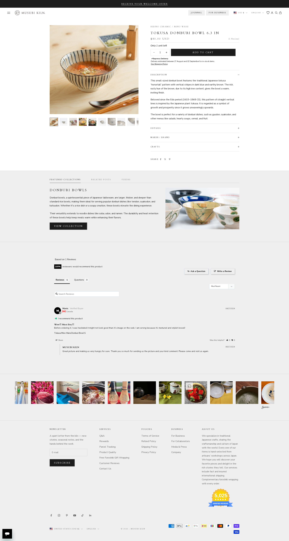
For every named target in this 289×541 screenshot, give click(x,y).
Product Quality (107, 452)
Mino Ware (181, 26)
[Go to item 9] (131, 122)
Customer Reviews (109, 463)
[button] (228, 340)
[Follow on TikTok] (82, 515)
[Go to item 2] (63, 122)
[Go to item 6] (102, 122)
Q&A (102, 436)
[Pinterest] (169, 159)
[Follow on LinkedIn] (90, 515)
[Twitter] (165, 159)
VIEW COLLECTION (68, 226)
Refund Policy (148, 441)
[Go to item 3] (73, 122)
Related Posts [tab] (101, 179)
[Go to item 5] (92, 122)
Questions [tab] (79, 279)
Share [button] (60, 340)
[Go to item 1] (54, 122)
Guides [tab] (126, 179)
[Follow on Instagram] (59, 515)
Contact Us (105, 468)
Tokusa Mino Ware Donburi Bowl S (69, 333)
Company (176, 452)
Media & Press (179, 446)
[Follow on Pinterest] (66, 515)
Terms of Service (150, 436)
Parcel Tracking (107, 446)
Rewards (104, 441)
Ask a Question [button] (198, 271)
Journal (196, 12)
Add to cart (203, 52)
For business (217, 12)
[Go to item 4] (83, 122)
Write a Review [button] (224, 271)
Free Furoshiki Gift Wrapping (114, 457)
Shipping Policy (149, 446)
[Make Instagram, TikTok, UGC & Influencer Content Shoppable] (265, 408)
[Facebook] (160, 159)
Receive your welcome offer (144, 3)
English (256, 13)
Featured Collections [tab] (65, 179)
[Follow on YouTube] (74, 515)
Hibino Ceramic (161, 26)
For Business (178, 436)
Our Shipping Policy (159, 64)
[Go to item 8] (121, 122)
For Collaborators (180, 441)
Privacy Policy (148, 452)
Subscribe (62, 462)
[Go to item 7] (111, 122)
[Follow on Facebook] (51, 515)
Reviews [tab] (60, 279)
